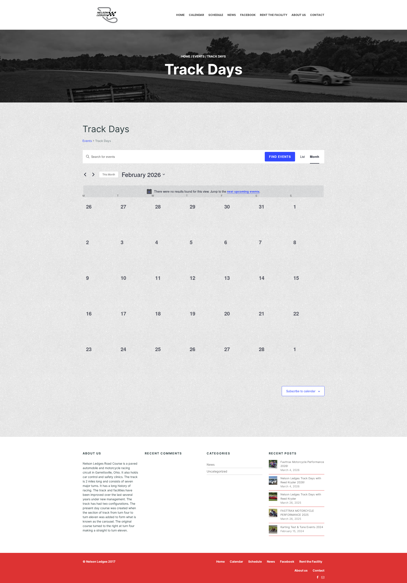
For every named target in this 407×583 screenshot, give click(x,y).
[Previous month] (85, 174)
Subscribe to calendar (300, 391)
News (231, 15)
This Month (108, 174)
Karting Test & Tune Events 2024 (301, 527)
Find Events (280, 156)
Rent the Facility (273, 15)
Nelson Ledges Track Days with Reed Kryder (300, 496)
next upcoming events (243, 191)
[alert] (203, 191)
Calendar (196, 15)
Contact (317, 15)
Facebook (248, 15)
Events (199, 56)
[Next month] (93, 174)
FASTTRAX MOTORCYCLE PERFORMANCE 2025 (297, 512)
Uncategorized (217, 471)
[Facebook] (316, 577)
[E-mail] (321, 577)
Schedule (215, 15)
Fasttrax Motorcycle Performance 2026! (302, 464)
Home (180, 15)
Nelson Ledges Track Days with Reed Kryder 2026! (300, 480)
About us (298, 15)
